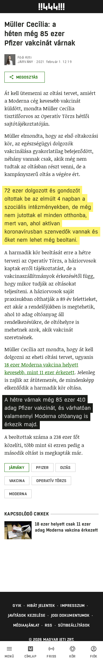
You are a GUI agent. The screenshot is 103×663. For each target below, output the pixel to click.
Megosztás (27, 77)
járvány (25, 62)
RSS (48, 625)
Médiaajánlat (26, 625)
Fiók (93, 656)
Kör (72, 656)
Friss (51, 656)
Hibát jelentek (41, 605)
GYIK (17, 605)
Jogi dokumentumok (70, 615)
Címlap (30, 656)
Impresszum (72, 605)
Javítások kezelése (27, 615)
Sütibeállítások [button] (74, 625)
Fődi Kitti (25, 57)
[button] (16, 467)
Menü (9, 656)
